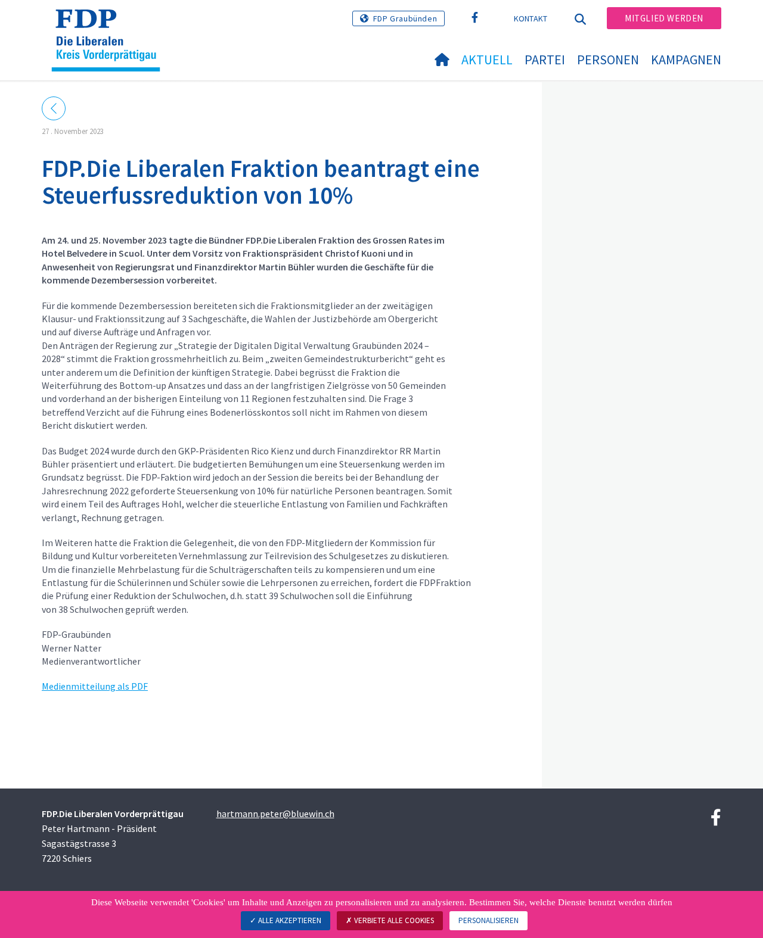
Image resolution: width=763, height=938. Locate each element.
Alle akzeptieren (288, 920)
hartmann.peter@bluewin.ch (275, 813)
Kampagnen (686, 59)
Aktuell (487, 59)
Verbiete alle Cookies (393, 920)
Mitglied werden (664, 18)
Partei (545, 59)
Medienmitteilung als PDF (95, 686)
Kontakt (531, 18)
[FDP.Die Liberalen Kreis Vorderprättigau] (110, 24)
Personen (608, 59)
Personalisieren (488, 920)
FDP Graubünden (405, 18)
